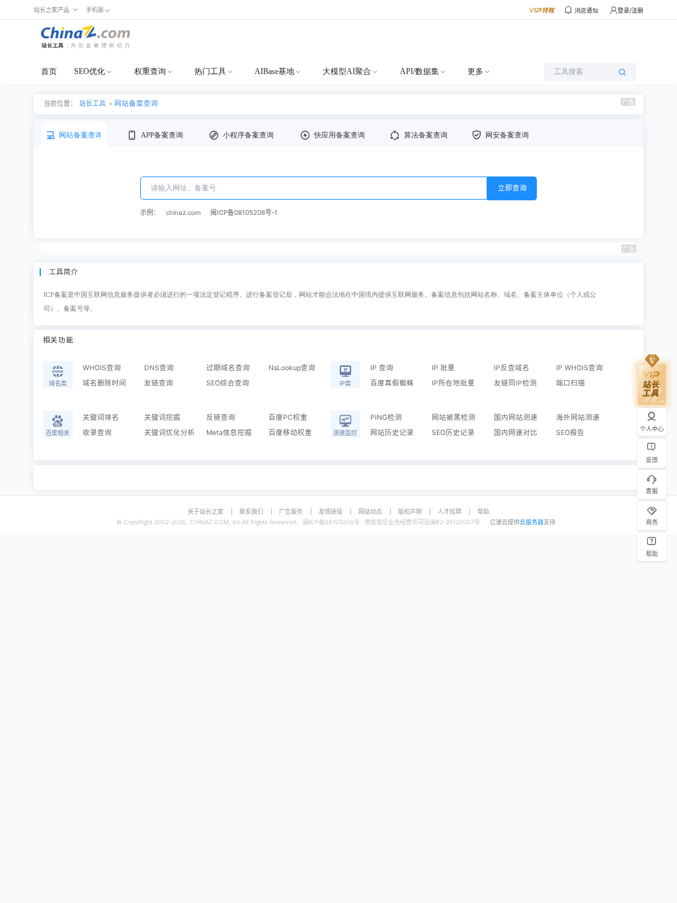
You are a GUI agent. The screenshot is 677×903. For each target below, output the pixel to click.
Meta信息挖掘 (229, 432)
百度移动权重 (290, 432)
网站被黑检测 (453, 417)
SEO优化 (89, 71)
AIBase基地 (274, 71)
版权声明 (410, 511)
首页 (49, 71)
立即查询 (512, 188)
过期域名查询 (228, 368)
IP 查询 (381, 368)
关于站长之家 (205, 511)
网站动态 (370, 511)
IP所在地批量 (453, 383)
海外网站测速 (578, 417)
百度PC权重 (287, 417)
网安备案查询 (507, 135)
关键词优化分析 (169, 432)
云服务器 (531, 522)
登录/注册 (630, 10)
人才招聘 (449, 511)
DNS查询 (159, 368)
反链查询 (220, 417)
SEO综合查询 (227, 383)
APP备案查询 (162, 135)
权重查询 (150, 71)
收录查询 (97, 432)
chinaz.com (183, 212)
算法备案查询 (426, 135)
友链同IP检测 (515, 383)
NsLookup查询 (291, 368)
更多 (475, 71)
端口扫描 (570, 383)
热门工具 (210, 71)
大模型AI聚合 (347, 71)
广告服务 (291, 511)
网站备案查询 (136, 103)
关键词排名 (101, 417)
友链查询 (158, 383)
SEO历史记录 (453, 432)
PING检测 (386, 417)
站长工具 (92, 103)
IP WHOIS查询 (579, 368)
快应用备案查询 (339, 135)
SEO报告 (570, 432)
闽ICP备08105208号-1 (244, 212)
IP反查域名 (512, 368)
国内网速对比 (516, 432)
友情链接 (330, 511)
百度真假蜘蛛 (392, 383)
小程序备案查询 (248, 135)
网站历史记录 (392, 432)
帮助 (483, 511)
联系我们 (251, 511)
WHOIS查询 (102, 368)
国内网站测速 (516, 417)
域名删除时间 (104, 383)
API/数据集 (419, 71)
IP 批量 (443, 368)
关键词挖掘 (162, 417)
